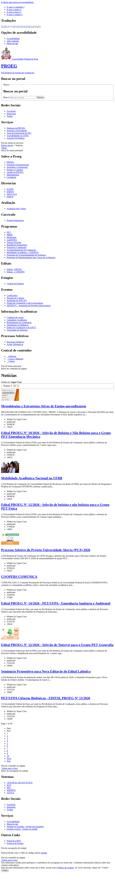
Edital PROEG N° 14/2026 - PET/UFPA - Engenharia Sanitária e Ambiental (55, 603)
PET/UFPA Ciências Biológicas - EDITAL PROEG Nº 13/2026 (45, 698)
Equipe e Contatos (15, 170)
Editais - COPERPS (16, 272)
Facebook (11, 804)
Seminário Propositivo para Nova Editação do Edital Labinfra (46, 671)
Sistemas (12, 356)
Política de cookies (65, 867)
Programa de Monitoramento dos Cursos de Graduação (31, 257)
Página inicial (7, 145)
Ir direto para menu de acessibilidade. (17, 2)
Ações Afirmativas (15, 344)
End (8, 761)
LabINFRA (12, 240)
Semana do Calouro (15, 298)
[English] (15, 26)
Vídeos (11, 361)
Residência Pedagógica (17, 245)
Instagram (11, 807)
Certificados (12, 295)
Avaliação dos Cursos (16, 208)
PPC (9, 788)
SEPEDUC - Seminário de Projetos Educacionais (28, 305)
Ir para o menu (14, 9)
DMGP (10, 197)
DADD (10, 189)
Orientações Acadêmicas (17, 325)
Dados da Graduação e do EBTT (21, 327)
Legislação (11, 177)
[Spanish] (39, 26)
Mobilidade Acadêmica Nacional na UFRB (31, 478)
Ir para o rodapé (14, 14)
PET (9, 232)
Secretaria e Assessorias (17, 167)
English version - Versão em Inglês (22, 829)
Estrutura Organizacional (18, 165)
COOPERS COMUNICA (19, 576)
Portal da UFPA (14, 841)
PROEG (10, 162)
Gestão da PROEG (15, 172)
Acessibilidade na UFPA (18, 135)
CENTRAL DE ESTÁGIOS (20, 782)
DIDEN (10, 191)
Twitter (10, 809)
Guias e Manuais (15, 359)
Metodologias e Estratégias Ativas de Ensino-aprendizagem (43, 406)
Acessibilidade (13, 38)
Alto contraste (13, 41)
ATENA (10, 793)
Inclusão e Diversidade (17, 130)
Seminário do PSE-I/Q (17, 300)
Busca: (6, 97)
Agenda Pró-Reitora (16, 138)
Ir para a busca (14, 12)
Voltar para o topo (9, 768)
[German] (23, 26)
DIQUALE (12, 194)
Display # (8, 386)
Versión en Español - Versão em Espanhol (25, 826)
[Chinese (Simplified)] (9, 26)
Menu (4, 148)
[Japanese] (31, 26)
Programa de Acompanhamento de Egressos (26, 255)
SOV (9, 785)
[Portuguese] (3, 26)
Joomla (44, 853)
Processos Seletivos (15, 342)
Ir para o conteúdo (16, 7)
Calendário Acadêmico (17, 320)
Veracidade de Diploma (17, 330)
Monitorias (11, 237)
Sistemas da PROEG (16, 128)
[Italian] (27, 26)
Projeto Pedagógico (15, 220)
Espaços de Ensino (15, 843)
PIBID (10, 235)
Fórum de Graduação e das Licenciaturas (25, 303)
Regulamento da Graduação (19, 322)
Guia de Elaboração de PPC (19, 133)
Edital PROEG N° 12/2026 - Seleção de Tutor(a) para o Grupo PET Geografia (57, 645)
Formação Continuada (16, 247)
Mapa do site (12, 43)
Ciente (4, 870)
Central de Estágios (15, 283)
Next (9, 758)
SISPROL (11, 790)
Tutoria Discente (14, 242)
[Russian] (35, 26)
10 (8, 756)
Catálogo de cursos (15, 317)
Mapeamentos (13, 175)
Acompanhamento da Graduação (21, 250)
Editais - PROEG (14, 269)
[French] (19, 26)
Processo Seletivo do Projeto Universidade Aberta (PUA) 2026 (45, 550)
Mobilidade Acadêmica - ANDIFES (23, 252)
